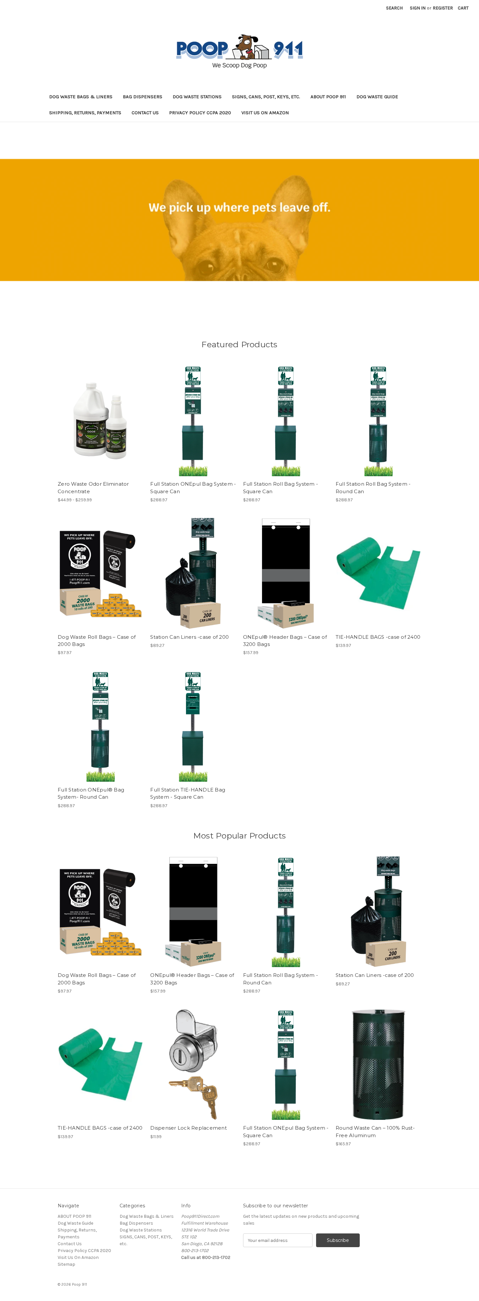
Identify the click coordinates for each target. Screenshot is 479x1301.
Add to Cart (100, 579)
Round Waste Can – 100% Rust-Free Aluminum (375, 1131)
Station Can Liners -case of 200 (189, 637)
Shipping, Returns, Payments (85, 113)
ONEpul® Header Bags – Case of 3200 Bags (285, 641)
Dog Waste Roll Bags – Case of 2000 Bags (97, 641)
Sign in (418, 8)
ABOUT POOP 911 (328, 97)
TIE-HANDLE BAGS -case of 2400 (378, 637)
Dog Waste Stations (197, 97)
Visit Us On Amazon (265, 113)
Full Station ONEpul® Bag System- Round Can (91, 793)
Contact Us (145, 113)
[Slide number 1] (239, 220)
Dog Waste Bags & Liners (80, 97)
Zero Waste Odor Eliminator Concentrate (93, 487)
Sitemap (66, 1264)
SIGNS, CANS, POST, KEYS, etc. (266, 97)
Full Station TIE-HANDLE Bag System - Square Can (187, 793)
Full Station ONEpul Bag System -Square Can (193, 487)
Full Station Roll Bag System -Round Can (373, 487)
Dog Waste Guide (377, 97)
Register (443, 8)
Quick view (95, 414)
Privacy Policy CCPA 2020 (200, 113)
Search (394, 8)
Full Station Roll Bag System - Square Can (280, 487)
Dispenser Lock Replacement (188, 1128)
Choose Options (100, 426)
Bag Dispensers (142, 97)
